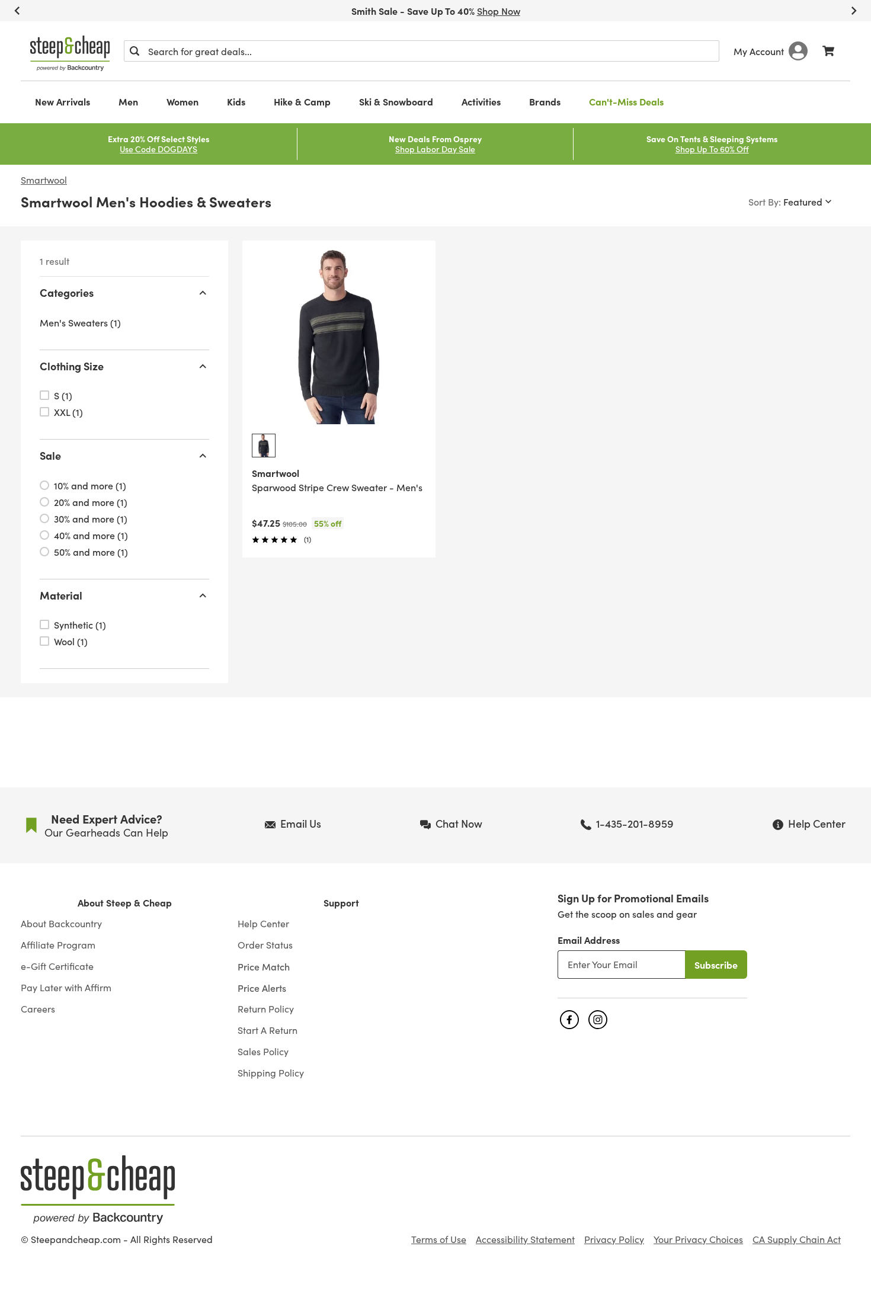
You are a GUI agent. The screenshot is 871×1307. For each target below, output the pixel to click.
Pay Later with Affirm (66, 988)
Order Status (265, 945)
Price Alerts (262, 988)
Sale (50, 455)
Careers (38, 1009)
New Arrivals (62, 101)
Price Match (264, 966)
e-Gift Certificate (57, 966)
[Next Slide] (854, 10)
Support (341, 902)
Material (61, 595)
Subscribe (716, 964)
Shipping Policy (271, 1073)
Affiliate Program (58, 945)
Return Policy (266, 1009)
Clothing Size (72, 365)
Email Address (589, 940)
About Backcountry (61, 924)
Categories (67, 292)
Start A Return (267, 1030)
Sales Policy (263, 1052)
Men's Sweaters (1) (80, 322)
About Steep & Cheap (125, 902)
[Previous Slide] (17, 10)
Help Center (263, 924)
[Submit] (134, 51)
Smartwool (44, 180)
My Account (759, 50)
